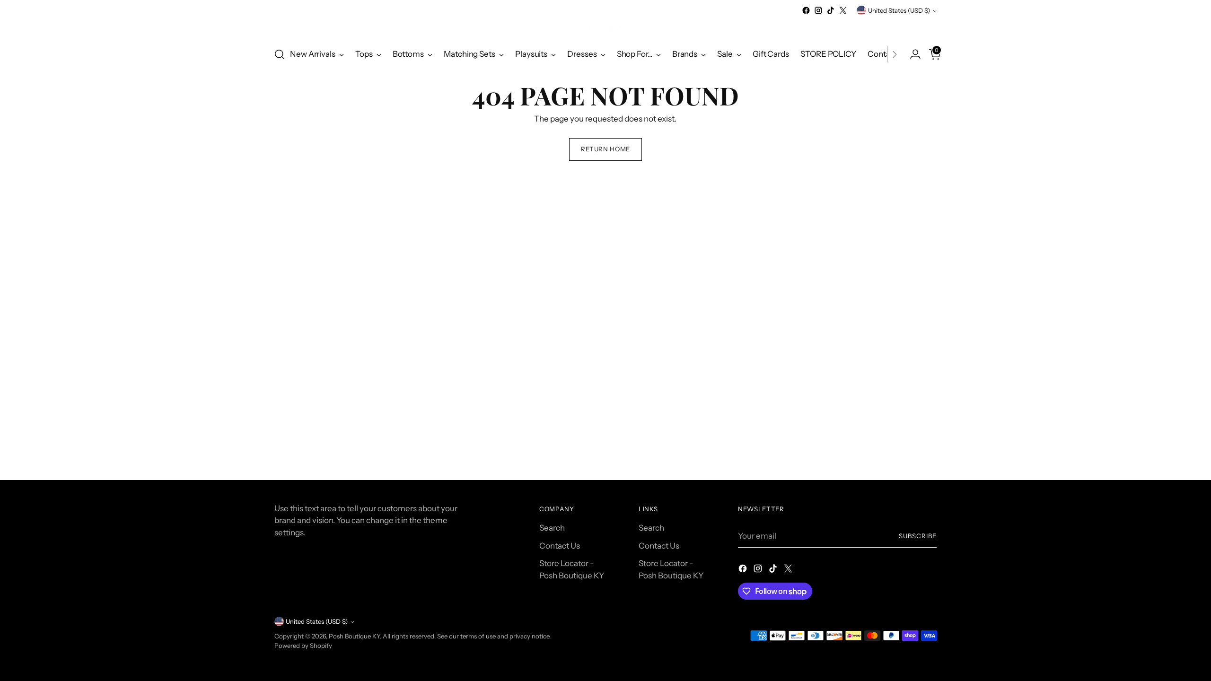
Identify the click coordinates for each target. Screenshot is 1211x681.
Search (552, 528)
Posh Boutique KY (354, 636)
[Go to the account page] (911, 54)
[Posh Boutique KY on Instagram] (818, 10)
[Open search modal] (279, 54)
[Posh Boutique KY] (605, 27)
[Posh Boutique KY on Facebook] (806, 10)
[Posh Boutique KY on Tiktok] (830, 10)
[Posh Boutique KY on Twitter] (843, 10)
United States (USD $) (899, 10)
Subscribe (918, 536)
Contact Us (559, 545)
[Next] (894, 54)
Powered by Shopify (303, 645)
